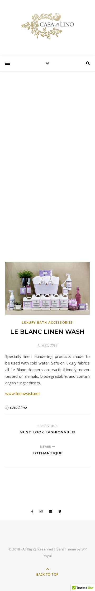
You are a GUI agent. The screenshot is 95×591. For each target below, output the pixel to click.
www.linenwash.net (22, 393)
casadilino (18, 407)
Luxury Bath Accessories (47, 322)
